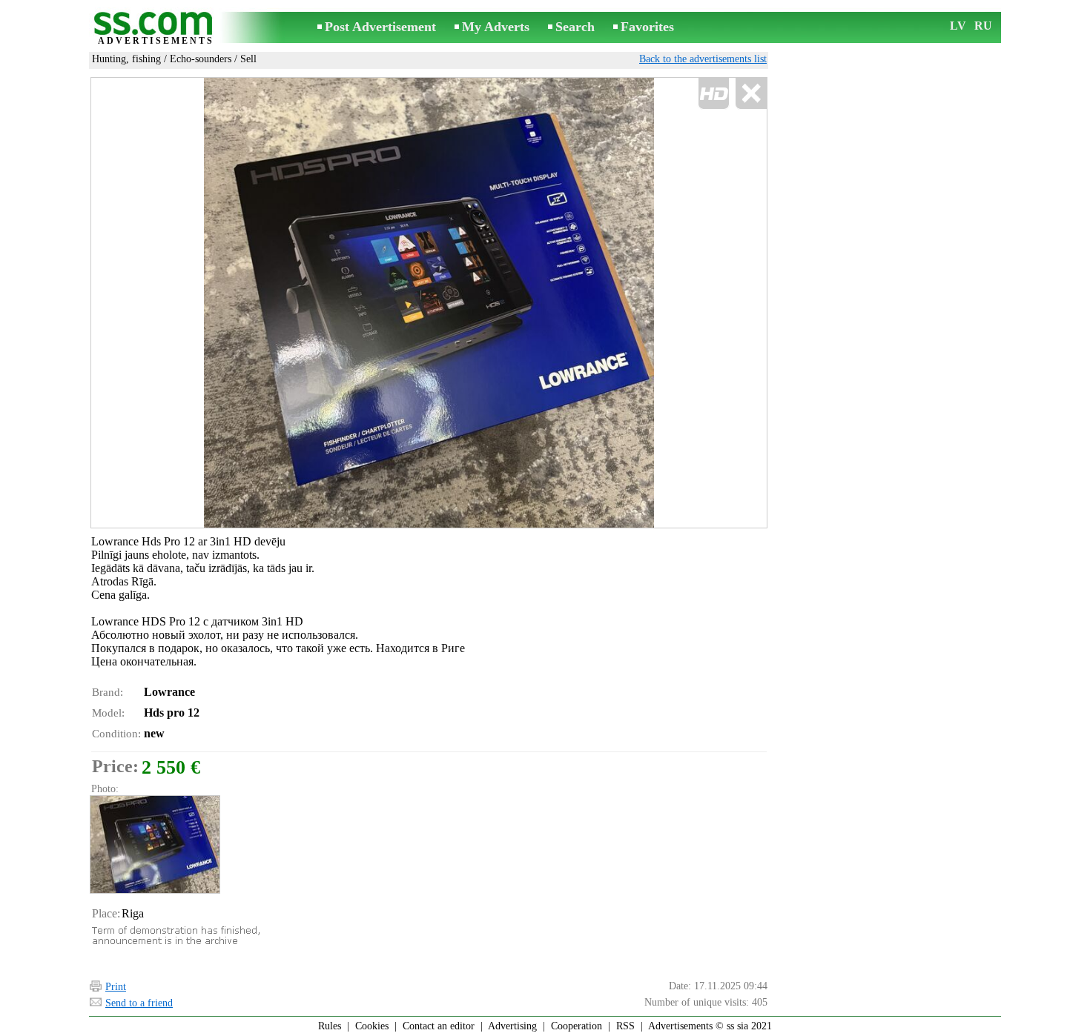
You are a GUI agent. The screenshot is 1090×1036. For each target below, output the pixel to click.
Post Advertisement (380, 26)
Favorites (647, 26)
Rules (329, 1026)
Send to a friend (139, 1003)
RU (983, 25)
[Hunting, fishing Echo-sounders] (154, 844)
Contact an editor (439, 1026)
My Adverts (495, 26)
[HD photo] (429, 302)
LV (958, 25)
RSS (625, 1026)
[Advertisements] (155, 28)
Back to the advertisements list (703, 58)
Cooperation (576, 1026)
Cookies (372, 1026)
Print (115, 986)
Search (575, 26)
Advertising (512, 1026)
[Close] (751, 94)
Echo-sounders (200, 58)
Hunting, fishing (126, 58)
